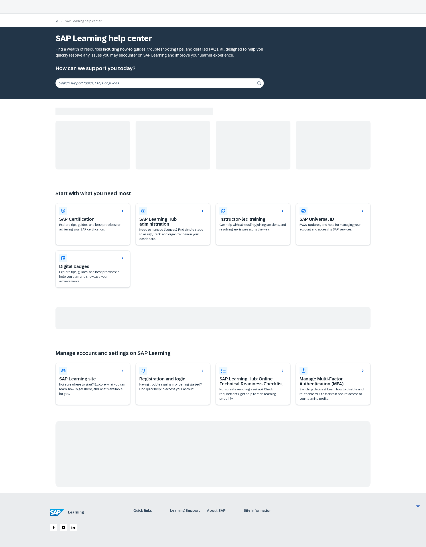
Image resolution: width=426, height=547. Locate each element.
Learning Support (185, 510)
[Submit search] (259, 83)
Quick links (142, 510)
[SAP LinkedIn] (73, 527)
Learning (76, 512)
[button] (333, 224)
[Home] (56, 21)
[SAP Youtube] (63, 527)
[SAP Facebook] (53, 527)
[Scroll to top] (418, 507)
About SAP (216, 510)
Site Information (257, 510)
